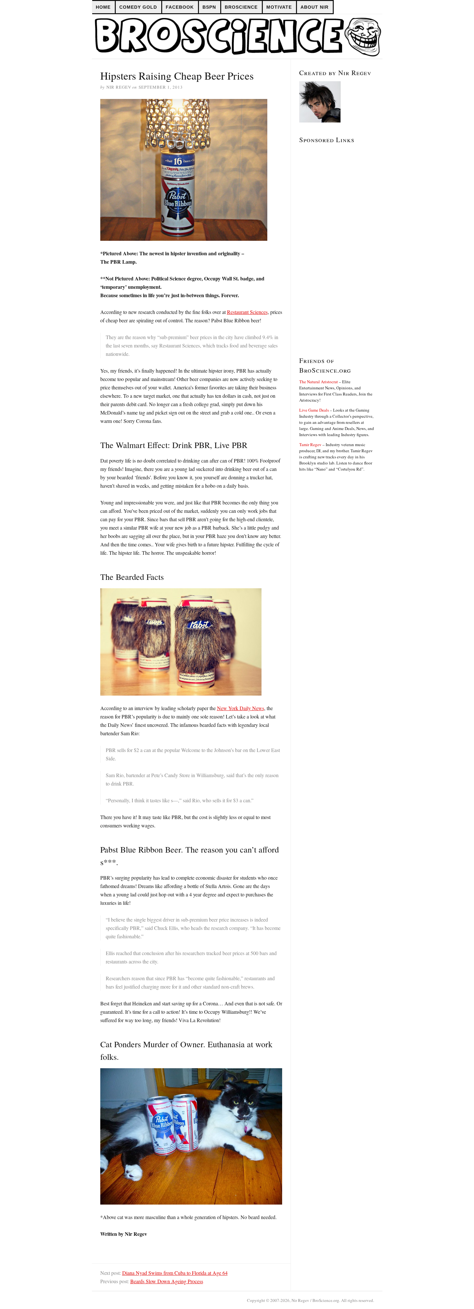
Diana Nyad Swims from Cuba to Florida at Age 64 (175, 1272)
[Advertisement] (318, 245)
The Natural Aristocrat (318, 382)
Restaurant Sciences (247, 311)
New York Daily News (240, 708)
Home (103, 7)
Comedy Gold (138, 7)
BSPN (209, 7)
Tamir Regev (310, 444)
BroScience (241, 7)
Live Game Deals (314, 410)
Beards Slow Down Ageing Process (166, 1281)
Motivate (279, 7)
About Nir (315, 7)
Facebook (180, 7)
